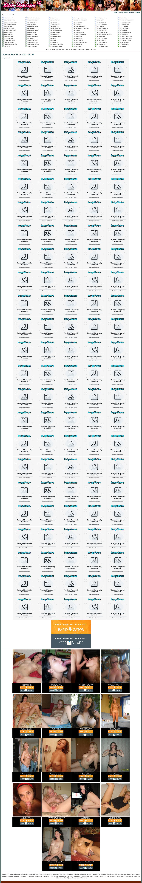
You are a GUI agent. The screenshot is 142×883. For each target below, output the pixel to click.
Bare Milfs (113, 876)
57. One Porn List (78, 40)
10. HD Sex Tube (8, 36)
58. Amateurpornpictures (80, 42)
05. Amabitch (8, 26)
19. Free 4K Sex (31, 24)
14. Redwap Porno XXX (10, 44)
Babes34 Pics (105, 874)
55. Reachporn (78, 36)
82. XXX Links (123, 30)
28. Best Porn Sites (32, 42)
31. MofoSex (54, 18)
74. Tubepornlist (101, 44)
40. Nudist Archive (56, 36)
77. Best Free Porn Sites (126, 20)
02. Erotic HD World (9, 20)
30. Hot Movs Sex (32, 46)
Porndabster (70, 874)
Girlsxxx (10, 876)
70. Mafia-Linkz (101, 36)
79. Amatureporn (124, 24)
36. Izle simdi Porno (56, 28)
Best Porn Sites (61, 874)
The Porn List (87, 874)
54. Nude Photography (80, 34)
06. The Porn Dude (9, 28)
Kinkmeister (75, 878)
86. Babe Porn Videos (126, 38)
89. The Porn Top (124, 44)
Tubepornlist (52, 874)
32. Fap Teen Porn (55, 20)
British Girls (120, 876)
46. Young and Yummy (80, 18)
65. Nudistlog (100, 26)
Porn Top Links (125, 874)
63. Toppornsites (101, 22)
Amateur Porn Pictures (32, 874)
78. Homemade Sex (125, 22)
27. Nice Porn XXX (32, 40)
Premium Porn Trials (86, 876)
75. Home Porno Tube (102, 46)
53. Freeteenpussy (79, 32)
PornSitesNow (44, 874)
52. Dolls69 (77, 30)
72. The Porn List (101, 40)
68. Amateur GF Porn (102, 32)
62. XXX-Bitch (100, 20)
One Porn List (96, 874)
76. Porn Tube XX (124, 18)
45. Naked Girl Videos (56, 46)
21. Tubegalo (30, 28)
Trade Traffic (118, 12)
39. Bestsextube (55, 34)
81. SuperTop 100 (124, 28)
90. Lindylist (123, 46)
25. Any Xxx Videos (32, 36)
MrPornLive (83, 878)
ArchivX (101, 876)
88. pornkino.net (124, 42)
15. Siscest (7, 46)
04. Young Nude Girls (10, 24)
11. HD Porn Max (8, 38)
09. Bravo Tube (8, 34)
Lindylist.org (38, 876)
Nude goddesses (115, 874)
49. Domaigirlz (77, 24)
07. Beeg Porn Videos (10, 30)
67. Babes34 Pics (101, 30)
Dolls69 (96, 876)
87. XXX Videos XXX (125, 40)
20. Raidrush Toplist (32, 26)
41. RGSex (53, 38)
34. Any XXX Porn (55, 24)
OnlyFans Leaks (134, 874)
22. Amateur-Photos (32, 30)
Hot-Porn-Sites (79, 874)
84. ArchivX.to (124, 34)
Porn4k (107, 876)
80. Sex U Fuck (124, 26)
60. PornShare (77, 46)
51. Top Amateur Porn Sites (81, 28)
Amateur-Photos (13, 874)
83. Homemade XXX (125, 32)
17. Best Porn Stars (32, 20)
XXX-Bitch (22, 874)
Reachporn (77, 876)
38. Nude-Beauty (55, 32)
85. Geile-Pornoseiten (126, 36)
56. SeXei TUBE (78, 38)
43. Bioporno (54, 42)
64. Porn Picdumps (102, 24)
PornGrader (46, 876)
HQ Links (16, 876)
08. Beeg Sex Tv (8, 32)
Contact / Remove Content (131, 12)
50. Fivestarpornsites (79, 26)
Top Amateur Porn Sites (27, 876)
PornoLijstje (67, 878)
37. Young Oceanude (56, 30)
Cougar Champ (129, 876)
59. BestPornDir (78, 44)
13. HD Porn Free (9, 42)
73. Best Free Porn (102, 42)
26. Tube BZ (30, 38)
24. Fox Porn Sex (32, 34)
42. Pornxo (53, 40)
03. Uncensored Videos (10, 22)
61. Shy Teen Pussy (102, 18)
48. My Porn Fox (78, 22)
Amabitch (4, 874)
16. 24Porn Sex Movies (33, 18)
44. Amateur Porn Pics (57, 44)
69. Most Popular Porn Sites (104, 34)
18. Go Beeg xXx (32, 22)
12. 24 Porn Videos (9, 40)
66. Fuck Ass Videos (102, 28)
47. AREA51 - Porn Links (80, 20)
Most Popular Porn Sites (66, 876)
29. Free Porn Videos (33, 44)
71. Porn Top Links (102, 38)
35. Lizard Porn (55, 26)
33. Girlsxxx (54, 22)
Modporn (4, 876)
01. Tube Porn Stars (9, 18)
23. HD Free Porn (32, 32)
